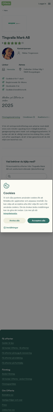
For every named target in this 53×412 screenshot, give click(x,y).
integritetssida (10, 213)
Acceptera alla (38, 221)
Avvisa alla (14, 221)
